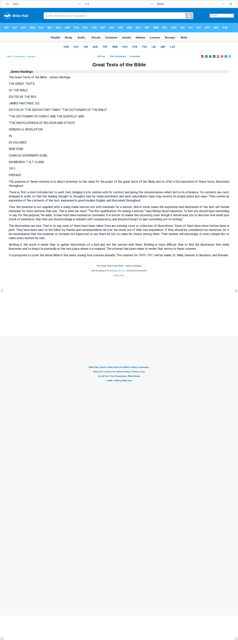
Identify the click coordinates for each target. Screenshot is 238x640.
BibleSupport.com (116, 270)
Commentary (19, 56)
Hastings (32, 56)
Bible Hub (119, 275)
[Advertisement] (119, 309)
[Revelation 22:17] (4, 299)
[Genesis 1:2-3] (233, 299)
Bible (9, 56)
